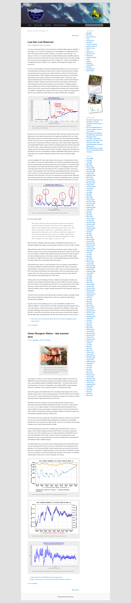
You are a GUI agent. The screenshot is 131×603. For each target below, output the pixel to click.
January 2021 (90, 264)
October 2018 (90, 314)
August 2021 (90, 250)
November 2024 (91, 183)
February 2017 (90, 352)
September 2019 (91, 294)
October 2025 (90, 173)
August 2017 (90, 341)
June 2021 (89, 254)
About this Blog (38, 25)
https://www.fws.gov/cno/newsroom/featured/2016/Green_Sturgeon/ (50, 579)
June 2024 (89, 192)
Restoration (90, 55)
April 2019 (89, 303)
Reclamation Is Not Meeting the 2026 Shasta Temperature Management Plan (94, 135)
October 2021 (90, 247)
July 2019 (89, 297)
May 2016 (89, 369)
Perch (88, 50)
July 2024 (89, 190)
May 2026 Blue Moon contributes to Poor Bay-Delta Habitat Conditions (95, 150)
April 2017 (89, 348)
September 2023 (91, 207)
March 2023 (90, 217)
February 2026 (90, 168)
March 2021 (90, 260)
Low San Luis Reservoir (41, 42)
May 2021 (89, 256)
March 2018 (90, 328)
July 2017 (89, 343)
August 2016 (90, 363)
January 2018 (90, 331)
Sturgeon (35, 583)
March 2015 (90, 395)
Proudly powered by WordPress (65, 597)
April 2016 (89, 371)
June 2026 (89, 162)
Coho (88, 38)
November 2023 (91, 203)
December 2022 (91, 222)
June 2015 (89, 390)
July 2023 (89, 211)
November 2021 (91, 245)
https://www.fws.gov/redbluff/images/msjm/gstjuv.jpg (46, 577)
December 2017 (91, 333)
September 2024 (91, 186)
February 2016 (90, 375)
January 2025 (90, 179)
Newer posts (76, 35)
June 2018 (89, 322)
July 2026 (89, 160)
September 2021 (91, 249)
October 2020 (90, 269)
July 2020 (89, 275)
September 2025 (91, 175)
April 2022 (89, 235)
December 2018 (91, 311)
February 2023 (90, 218)
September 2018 (91, 316)
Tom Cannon (47, 45)
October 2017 (90, 337)
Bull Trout (89, 35)
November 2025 (91, 171)
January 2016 (90, 376)
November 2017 (91, 335)
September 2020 (91, 271)
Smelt (88, 59)
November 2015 (91, 380)
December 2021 (91, 243)
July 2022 (89, 232)
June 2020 (89, 277)
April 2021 (89, 258)
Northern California (92, 46)
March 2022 (90, 237)
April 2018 (89, 326)
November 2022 (91, 224)
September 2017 (91, 339)
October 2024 (90, 185)
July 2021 (89, 252)
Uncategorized (90, 69)
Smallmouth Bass (91, 57)
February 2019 (90, 307)
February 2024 (90, 200)
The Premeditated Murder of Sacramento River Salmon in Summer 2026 (94, 129)
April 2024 (89, 196)
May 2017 (89, 346)
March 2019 (90, 305)
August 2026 (90, 158)
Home (29, 25)
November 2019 (91, 290)
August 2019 (90, 296)
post (39, 56)
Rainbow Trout (91, 54)
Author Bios (48, 25)
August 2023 (90, 209)
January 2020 (90, 286)
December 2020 (91, 265)
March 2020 (90, 282)
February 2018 (90, 329)
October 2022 (90, 226)
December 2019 (91, 288)
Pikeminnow (90, 52)
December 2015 (91, 378)
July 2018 (89, 320)
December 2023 (91, 201)
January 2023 (90, 220)
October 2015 (90, 382)
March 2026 (90, 166)
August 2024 (90, 188)
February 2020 (90, 284)
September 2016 (91, 361)
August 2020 (90, 273)
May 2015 (89, 392)
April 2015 (89, 393)
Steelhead (89, 63)
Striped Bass (90, 65)
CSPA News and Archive (60, 25)
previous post (34, 407)
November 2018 (91, 313)
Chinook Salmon (91, 37)
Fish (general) (90, 40)
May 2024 (89, 194)
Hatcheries (89, 42)
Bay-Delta (35, 325)
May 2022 (89, 234)
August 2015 (90, 386)
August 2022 (90, 230)
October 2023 (90, 205)
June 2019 (89, 299)
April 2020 (89, 281)
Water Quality (90, 70)
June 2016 (89, 367)
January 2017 (90, 354)
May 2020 (89, 279)
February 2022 (90, 239)
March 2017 (90, 350)
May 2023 (89, 213)
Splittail (89, 61)
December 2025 (91, 169)
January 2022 (90, 241)
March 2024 (90, 198)
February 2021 (90, 262)
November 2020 (91, 267)
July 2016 (89, 365)
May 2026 (89, 164)
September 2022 (91, 228)
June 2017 (89, 345)
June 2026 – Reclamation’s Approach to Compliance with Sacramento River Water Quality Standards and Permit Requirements (95, 142)
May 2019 (89, 301)
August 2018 (90, 318)
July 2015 (89, 388)
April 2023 (89, 215)
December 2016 (91, 356)
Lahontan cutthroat (92, 44)
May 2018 (89, 324)
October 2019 (90, 292)
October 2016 (90, 360)
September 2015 (91, 384)
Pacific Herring (91, 48)
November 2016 (91, 358)
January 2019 (90, 309)
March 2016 (90, 373)
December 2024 (91, 181)
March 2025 (90, 177)
